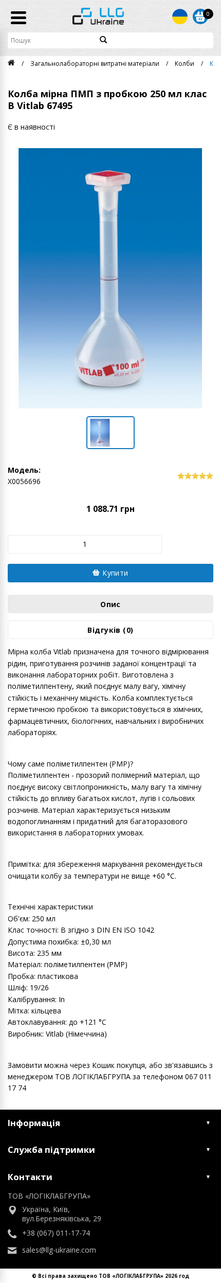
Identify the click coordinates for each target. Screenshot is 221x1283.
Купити (114, 573)
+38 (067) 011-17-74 (56, 1233)
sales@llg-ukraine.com (59, 1250)
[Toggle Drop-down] (180, 16)
